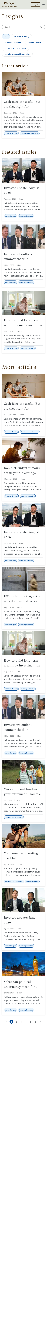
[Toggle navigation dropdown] (43, 4)
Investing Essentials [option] (13, 42)
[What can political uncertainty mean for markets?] (23, 964)
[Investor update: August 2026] (23, 170)
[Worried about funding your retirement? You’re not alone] (23, 772)
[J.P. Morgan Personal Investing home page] (9, 4)
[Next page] (40, 1022)
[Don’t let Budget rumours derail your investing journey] (23, 450)
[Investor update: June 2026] (23, 900)
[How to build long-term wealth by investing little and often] (23, 303)
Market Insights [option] (34, 42)
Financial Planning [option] (21, 36)
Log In (35, 4)
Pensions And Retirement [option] (15, 48)
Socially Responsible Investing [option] (17, 54)
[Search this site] (41, 27)
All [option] (6, 36)
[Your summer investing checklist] (23, 836)
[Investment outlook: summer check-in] (23, 237)
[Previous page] (7, 1022)
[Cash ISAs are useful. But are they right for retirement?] (23, 84)
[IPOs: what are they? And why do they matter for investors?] (23, 579)
